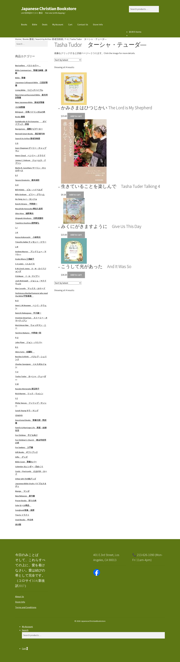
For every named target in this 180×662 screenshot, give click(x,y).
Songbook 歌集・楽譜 (24, 510)
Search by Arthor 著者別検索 (49, 39)
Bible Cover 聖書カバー (26, 462)
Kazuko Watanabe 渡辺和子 (27, 389)
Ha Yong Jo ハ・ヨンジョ (26, 199)
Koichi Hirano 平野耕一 (26, 204)
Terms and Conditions (25, 607)
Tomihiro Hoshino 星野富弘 (27, 223)
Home (18, 39)
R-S (16, 347)
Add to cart (76, 116)
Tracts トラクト (22, 515)
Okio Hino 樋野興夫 (24, 213)
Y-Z (16, 398)
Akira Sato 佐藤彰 (25, 352)
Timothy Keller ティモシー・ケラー (30, 242)
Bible (34, 24)
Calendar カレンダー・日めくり (29, 466)
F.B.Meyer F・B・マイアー (27, 276)
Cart (70, 24)
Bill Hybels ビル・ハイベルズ (28, 189)
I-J (16, 227)
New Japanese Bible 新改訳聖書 (29, 102)
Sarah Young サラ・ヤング (26, 410)
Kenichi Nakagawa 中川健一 (28, 313)
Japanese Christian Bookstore (48, 8)
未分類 (18, 524)
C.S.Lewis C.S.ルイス (25, 264)
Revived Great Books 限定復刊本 (30, 133)
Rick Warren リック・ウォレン (29, 393)
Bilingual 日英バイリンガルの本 (30, 112)
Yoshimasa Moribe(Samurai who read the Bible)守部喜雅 (31, 294)
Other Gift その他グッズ (25, 479)
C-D (16, 143)
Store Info (98, 24)
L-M (16, 247)
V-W (17, 384)
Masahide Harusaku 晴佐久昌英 (29, 208)
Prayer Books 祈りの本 (25, 500)
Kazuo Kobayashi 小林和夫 (28, 237)
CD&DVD (19, 415)
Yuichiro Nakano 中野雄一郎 (28, 333)
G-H (16, 185)
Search (25, 630)
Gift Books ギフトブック (26, 452)
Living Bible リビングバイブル (29, 90)
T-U (66, 39)
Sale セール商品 (23, 505)
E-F (16, 175)
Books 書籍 (28, 39)
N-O (17, 300)
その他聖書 (20, 107)
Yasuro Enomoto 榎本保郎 (27, 180)
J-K (16, 232)
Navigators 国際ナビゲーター (29, 129)
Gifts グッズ (21, 457)
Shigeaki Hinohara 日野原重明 (29, 218)
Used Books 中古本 (24, 519)
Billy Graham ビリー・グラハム (30, 194)
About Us (19, 596)
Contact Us (82, 24)
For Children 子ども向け (26, 435)
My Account (57, 24)
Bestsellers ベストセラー (28, 65)
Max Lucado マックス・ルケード (30, 288)
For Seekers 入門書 (24, 447)
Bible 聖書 (20, 77)
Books (24, 24)
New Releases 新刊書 (25, 496)
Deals (44, 24)
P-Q (16, 337)
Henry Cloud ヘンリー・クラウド (30, 155)
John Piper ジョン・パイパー (28, 342)
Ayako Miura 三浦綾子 (24, 259)
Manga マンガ (22, 491)
